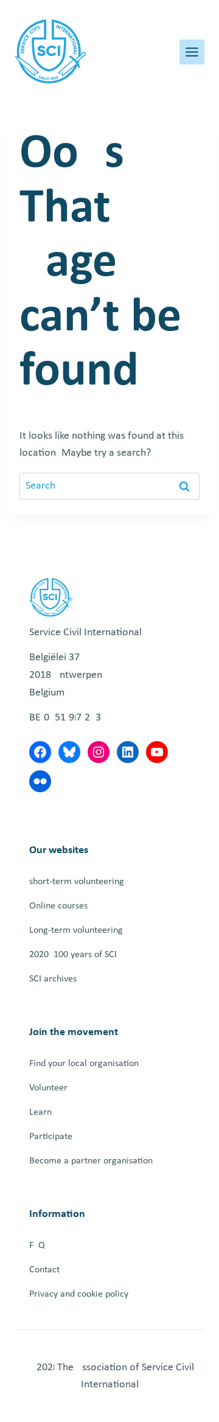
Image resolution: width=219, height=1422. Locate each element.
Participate (50, 1136)
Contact (44, 1270)
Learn (40, 1112)
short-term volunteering (76, 882)
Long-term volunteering (76, 930)
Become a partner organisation (91, 1161)
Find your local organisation (84, 1063)
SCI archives (53, 979)
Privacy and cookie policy (78, 1294)
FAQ (37, 1245)
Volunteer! (50, 1088)
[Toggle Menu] (191, 52)
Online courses (58, 906)
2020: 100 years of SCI (73, 955)
